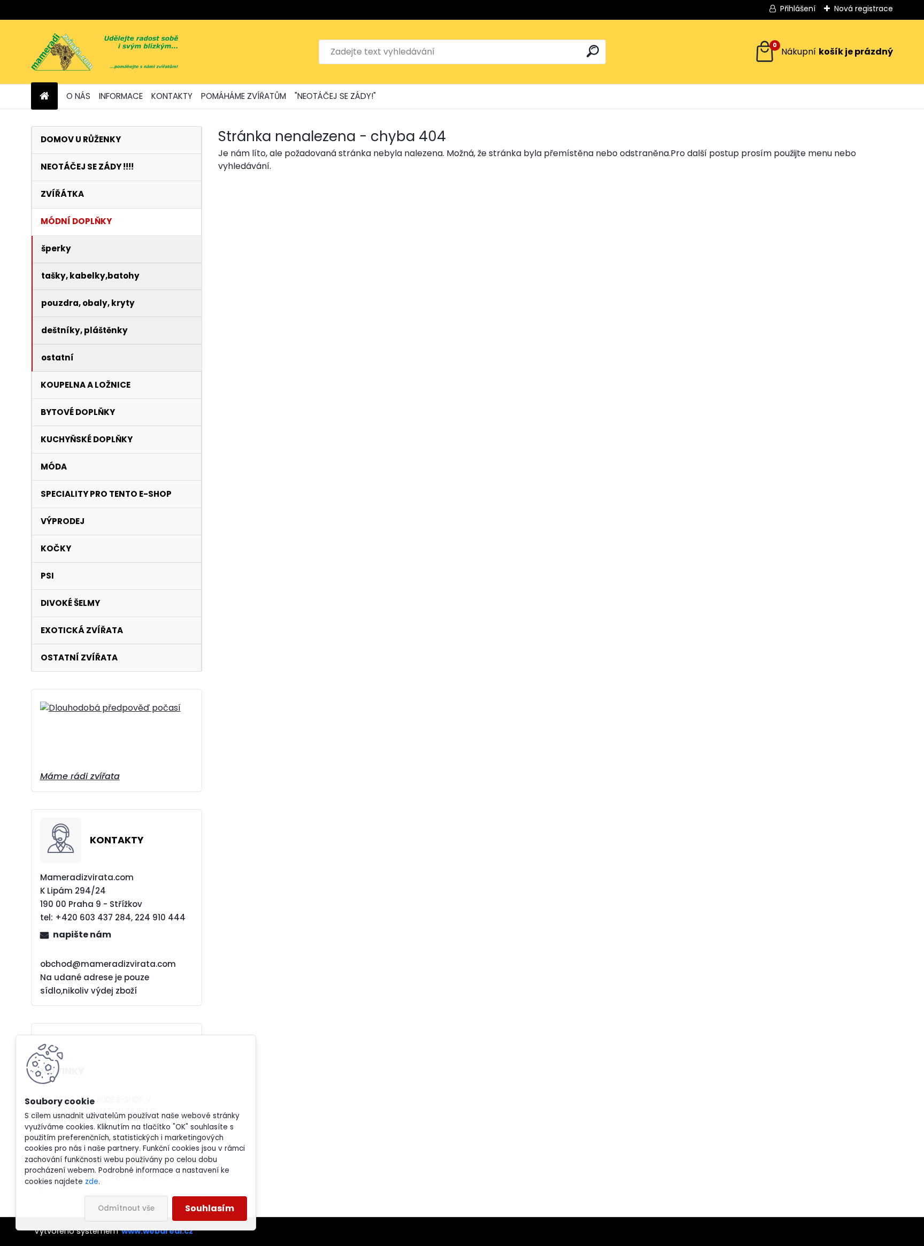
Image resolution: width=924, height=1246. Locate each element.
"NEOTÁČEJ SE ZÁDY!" (335, 96)
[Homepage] (44, 96)
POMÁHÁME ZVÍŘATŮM (243, 96)
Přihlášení (797, 8)
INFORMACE (121, 96)
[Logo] (104, 52)
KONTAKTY (171, 96)
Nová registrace (863, 8)
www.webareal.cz (157, 1231)
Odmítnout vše (126, 1208)
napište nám (82, 934)
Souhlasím (209, 1208)
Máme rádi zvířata (80, 776)
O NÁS (78, 96)
